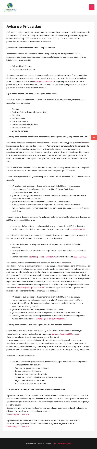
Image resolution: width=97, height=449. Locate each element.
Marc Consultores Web (61, 443)
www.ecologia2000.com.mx (17, 426)
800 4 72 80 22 (79, 229)
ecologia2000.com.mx (43, 81)
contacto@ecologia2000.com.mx (43, 256)
